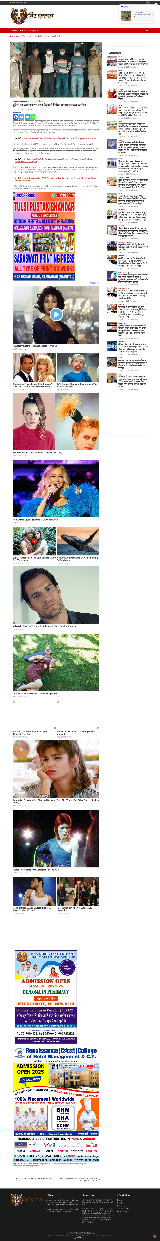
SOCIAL (23, 31)
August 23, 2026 (124, 67)
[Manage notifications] (155, 1236)
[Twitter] (21, 117)
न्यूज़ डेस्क (29, 109)
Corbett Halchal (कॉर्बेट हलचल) (82, 1232)
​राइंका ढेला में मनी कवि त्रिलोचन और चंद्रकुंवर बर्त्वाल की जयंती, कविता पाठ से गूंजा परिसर (133, 247)
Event (120, 57)
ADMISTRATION (123, 177)
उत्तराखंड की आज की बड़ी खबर (65, 1164)
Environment (121, 1206)
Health (121, 226)
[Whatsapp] (32, 117)
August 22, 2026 (124, 118)
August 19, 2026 (124, 269)
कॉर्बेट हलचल (134, 67)
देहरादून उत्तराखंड (34, 1166)
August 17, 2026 (124, 338)
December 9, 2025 (19, 109)
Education (122, 242)
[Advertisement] (56, 932)
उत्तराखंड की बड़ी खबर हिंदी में (21, 1166)
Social (120, 89)
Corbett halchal (22, 1164)
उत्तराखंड (36, 101)
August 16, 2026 (124, 389)
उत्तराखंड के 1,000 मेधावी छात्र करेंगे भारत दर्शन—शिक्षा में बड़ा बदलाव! (34, 1179)
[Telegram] (27, 117)
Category (32, 31)
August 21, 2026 (124, 174)
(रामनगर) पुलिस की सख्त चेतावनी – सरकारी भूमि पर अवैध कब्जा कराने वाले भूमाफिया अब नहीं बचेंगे (78, 1179)
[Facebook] (16, 117)
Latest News (115, 53)
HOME (14, 31)
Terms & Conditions (124, 1209)
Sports (121, 256)
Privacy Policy (122, 1212)
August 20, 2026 (124, 222)
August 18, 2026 (124, 301)
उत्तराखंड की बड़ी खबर (80, 1164)
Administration (124, 272)
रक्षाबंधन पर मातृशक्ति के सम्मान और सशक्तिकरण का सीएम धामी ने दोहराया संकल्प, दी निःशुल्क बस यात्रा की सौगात (133, 61)
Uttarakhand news (50, 1164)
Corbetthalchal (20, 101)
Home (119, 1200)
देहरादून (41, 101)
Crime (30, 101)
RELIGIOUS (121, 210)
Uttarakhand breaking (35, 1164)
